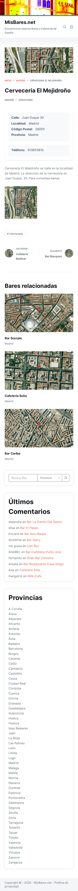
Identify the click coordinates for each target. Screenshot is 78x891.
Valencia (14, 842)
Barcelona (16, 648)
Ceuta (13, 678)
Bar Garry (34, 540)
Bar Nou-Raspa (35, 534)
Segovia (14, 808)
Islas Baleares (18, 728)
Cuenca (14, 693)
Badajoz (14, 644)
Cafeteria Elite (30, 570)
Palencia (14, 793)
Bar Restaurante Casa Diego (43, 564)
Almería (14, 629)
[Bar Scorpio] (39, 313)
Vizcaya (14, 852)
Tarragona (16, 823)
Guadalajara (17, 708)
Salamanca (16, 803)
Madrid (9, 100)
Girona (13, 698)
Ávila (12, 639)
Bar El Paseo (29, 528)
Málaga (14, 768)
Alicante (14, 624)
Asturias (14, 634)
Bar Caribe (12, 453)
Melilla (13, 773)
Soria (12, 818)
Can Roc (33, 546)
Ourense (14, 788)
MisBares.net (20, 22)
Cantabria (16, 668)
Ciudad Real (17, 683)
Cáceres (14, 658)
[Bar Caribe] (39, 428)
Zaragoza (15, 862)
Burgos (14, 654)
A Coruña (15, 609)
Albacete (15, 619)
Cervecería (25, 100)
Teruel (13, 832)
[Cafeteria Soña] (39, 370)
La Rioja (14, 738)
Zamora (14, 857)
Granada (15, 703)
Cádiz (13, 663)
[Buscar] (64, 26)
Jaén (12, 733)
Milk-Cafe (34, 576)
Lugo (12, 758)
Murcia (13, 778)
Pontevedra (17, 798)
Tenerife (14, 827)
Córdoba (15, 688)
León (12, 748)
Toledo (13, 837)
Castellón (15, 673)
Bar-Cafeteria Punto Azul (43, 552)
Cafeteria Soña (16, 396)
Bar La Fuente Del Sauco (44, 522)
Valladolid (16, 847)
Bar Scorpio (13, 338)
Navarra (14, 783)
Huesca (14, 723)
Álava (12, 614)
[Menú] (71, 27)
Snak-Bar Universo (40, 558)
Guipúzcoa (16, 713)
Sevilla (13, 813)
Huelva (13, 718)
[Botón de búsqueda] (65, 478)
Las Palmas (17, 743)
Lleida (13, 753)
